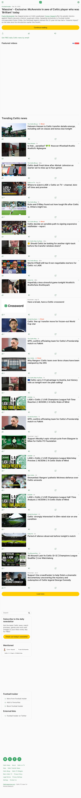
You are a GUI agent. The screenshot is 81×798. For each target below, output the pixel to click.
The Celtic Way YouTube (35, 241)
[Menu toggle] (3, 2)
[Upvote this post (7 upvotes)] (3, 451)
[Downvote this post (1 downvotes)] (29, 314)
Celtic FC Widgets (17, 771)
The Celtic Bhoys (33, 124)
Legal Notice (7, 777)
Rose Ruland (31, 143)
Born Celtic (31, 358)
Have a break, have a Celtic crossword (46, 302)
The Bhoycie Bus (33, 553)
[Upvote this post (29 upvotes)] (3, 588)
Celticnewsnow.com (9, 784)
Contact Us (13, 780)
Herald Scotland (32, 319)
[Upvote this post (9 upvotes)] (3, 314)
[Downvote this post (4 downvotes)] (29, 588)
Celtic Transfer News (14, 768)
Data (4, 768)
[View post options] (78, 124)
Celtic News (6, 765)
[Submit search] (29, 613)
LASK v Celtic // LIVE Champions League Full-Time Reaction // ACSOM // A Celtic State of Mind (51, 400)
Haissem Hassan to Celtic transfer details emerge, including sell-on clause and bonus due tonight (51, 127)
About (14, 765)
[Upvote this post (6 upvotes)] (3, 197)
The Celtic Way (32, 338)
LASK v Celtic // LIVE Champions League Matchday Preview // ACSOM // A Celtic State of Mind (52, 459)
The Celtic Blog (32, 202)
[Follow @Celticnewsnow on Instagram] (19, 759)
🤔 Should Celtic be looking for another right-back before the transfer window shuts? (51, 244)
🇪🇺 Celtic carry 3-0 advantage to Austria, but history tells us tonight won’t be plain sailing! (53, 381)
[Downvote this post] (55, 33)
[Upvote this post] (29, 33)
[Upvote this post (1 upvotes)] (3, 334)
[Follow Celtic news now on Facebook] (14, 759)
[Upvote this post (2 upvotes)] (3, 217)
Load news (40, 594)
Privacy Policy (18, 774)
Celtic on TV (31, 182)
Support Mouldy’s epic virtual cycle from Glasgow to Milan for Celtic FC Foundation (53, 439)
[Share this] (3, 33)
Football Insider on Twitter (16, 716)
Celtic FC (30, 534)
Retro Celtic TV (7, 774)
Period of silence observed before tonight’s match (52, 536)
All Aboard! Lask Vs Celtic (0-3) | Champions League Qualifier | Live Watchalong (52, 556)
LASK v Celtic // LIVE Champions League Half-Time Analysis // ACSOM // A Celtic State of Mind (52, 498)
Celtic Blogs (6, 771)
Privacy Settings (17, 777)
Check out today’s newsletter (17, 637)
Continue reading (40, 27)
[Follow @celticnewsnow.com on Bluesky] (5, 759)
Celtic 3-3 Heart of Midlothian (13, 653)
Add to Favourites (13, 702)
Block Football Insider (15, 706)
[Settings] (78, 2)
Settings (5, 780)
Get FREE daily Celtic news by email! (15, 38)
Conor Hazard (50, 16)
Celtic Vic (30, 280)
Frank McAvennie (8, 16)
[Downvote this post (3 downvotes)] (29, 451)
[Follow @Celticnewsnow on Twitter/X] (10, 759)
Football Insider (6, 6)
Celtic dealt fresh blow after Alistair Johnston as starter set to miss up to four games (50, 166)
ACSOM (30, 397)
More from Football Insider (17, 699)
